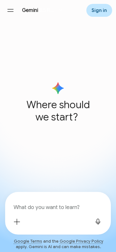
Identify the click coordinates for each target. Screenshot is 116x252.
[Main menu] (10, 10)
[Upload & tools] (16, 221)
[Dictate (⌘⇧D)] (98, 221)
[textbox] (57, 207)
